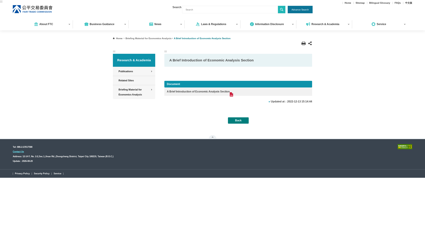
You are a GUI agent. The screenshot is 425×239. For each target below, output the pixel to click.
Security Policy (41, 174)
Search (176, 7)
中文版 (408, 3)
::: (1, 1)
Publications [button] (126, 71)
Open (212, 137)
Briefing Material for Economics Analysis (148, 38)
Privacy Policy (22, 174)
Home (348, 3)
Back (238, 120)
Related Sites (126, 80)
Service (57, 174)
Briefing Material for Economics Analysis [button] (130, 92)
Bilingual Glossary (379, 3)
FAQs (398, 3)
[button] (310, 43)
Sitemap (360, 3)
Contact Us (18, 151)
